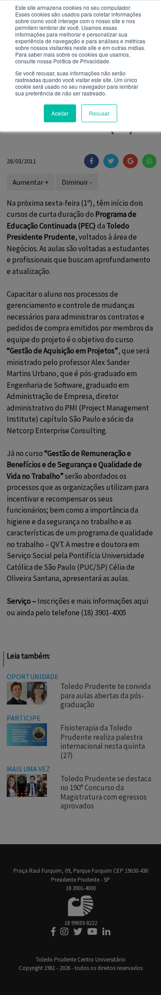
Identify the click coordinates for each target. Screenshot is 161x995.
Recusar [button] (99, 113)
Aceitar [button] (59, 113)
